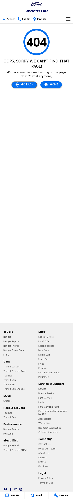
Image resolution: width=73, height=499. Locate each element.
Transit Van (9, 380)
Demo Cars (44, 354)
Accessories (44, 418)
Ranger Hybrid (11, 345)
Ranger (7, 336)
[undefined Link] (16, 489)
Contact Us (44, 444)
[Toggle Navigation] (68, 19)
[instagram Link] (21, 489)
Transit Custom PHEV (14, 450)
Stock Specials (46, 345)
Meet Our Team (47, 448)
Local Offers (45, 341)
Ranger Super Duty (13, 350)
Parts (41, 402)
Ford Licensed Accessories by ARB (52, 413)
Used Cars (44, 359)
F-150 (6, 354)
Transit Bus (9, 384)
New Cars (43, 350)
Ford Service (45, 397)
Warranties (44, 423)
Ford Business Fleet (49, 372)
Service (42, 388)
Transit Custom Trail (14, 371)
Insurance (43, 377)
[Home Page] (36, 4)
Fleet (41, 363)
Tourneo (7, 375)
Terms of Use (45, 482)
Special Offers (46, 336)
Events (42, 461)
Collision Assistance (49, 432)
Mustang (8, 433)
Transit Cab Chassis (14, 388)
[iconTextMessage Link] (5, 489)
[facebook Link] (10, 489)
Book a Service (46, 393)
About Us (43, 453)
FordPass (43, 466)
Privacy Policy (45, 478)
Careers (42, 457)
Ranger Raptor (11, 341)
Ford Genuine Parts (48, 406)
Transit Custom (11, 366)
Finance (42, 368)
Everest (7, 400)
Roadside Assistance (49, 427)
